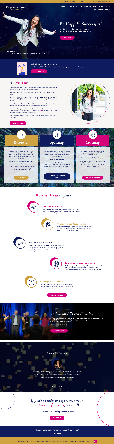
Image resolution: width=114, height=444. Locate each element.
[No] (112, 441)
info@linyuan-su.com (103, 2)
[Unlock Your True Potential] (22, 68)
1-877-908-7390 (46, 411)
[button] (39, 71)
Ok (95, 441)
